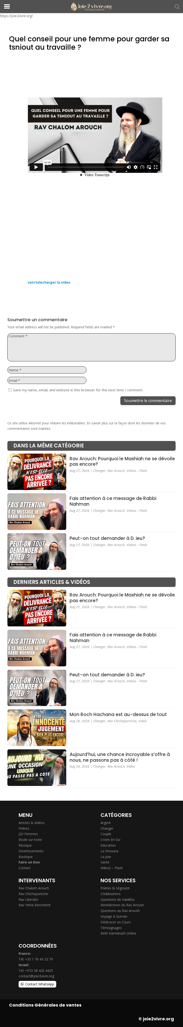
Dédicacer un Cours (116, 922)
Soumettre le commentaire (148, 400)
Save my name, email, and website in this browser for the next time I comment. (78, 390)
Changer (99, 470)
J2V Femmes (28, 834)
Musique (25, 845)
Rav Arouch (116, 470)
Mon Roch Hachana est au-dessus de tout (118, 715)
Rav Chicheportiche (122, 721)
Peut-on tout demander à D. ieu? (107, 538)
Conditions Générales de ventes (45, 1005)
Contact (25, 868)
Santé (105, 862)
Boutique (26, 856)
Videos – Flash (112, 868)
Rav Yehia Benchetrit (35, 905)
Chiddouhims (111, 893)
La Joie (106, 856)
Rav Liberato (28, 899)
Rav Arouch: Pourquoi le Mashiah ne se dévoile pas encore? (122, 461)
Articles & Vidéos (32, 822)
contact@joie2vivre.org (36, 976)
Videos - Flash (137, 470)
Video (142, 721)
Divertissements (31, 851)
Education (108, 845)
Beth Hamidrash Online (118, 933)
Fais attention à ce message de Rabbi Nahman (113, 501)
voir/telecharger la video (49, 282)
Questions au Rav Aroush (120, 910)
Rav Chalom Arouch (34, 888)
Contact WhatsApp (39, 984)
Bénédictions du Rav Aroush (122, 905)
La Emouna (109, 851)
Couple (106, 834)
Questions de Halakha (117, 899)
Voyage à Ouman (114, 916)
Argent (106, 822)
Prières (24, 828)
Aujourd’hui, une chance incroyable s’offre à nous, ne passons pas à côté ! (120, 757)
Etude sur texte (30, 839)
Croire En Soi (110, 839)
